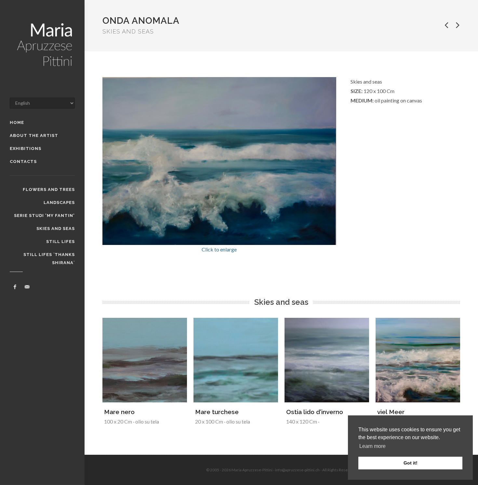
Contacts (23, 161)
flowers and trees (49, 189)
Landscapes (59, 202)
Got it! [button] (411, 462)
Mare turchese (217, 411)
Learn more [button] (372, 446)
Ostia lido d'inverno (314, 411)
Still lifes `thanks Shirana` (49, 255)
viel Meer (391, 411)
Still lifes (60, 241)
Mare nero (119, 411)
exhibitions (25, 148)
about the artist (34, 135)
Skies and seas (55, 228)
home (17, 122)
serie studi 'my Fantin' (44, 215)
